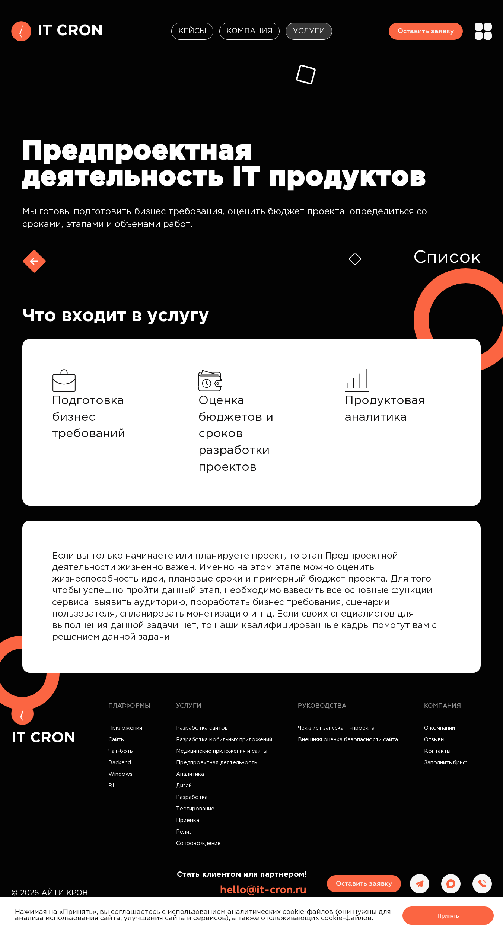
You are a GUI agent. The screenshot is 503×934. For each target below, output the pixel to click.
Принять (448, 915)
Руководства (322, 706)
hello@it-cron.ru (263, 890)
